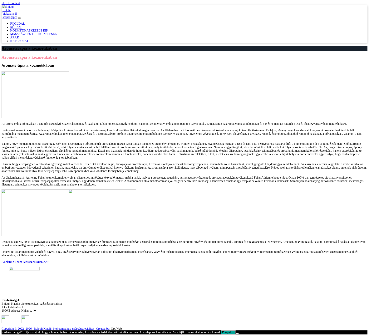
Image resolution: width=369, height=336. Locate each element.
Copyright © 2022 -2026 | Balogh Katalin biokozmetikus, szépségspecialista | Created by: (56, 328)
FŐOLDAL (17, 23)
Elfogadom (228, 332)
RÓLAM (16, 27)
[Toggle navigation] (19, 18)
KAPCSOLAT (19, 40)
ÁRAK (14, 37)
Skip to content (11, 3)
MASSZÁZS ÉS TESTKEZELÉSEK (33, 34)
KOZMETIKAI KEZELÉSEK (29, 30)
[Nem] (237, 333)
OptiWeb (116, 328)
